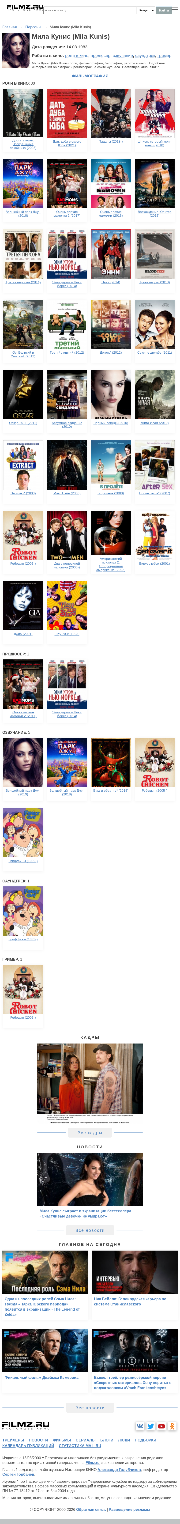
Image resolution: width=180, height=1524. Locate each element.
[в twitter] (150, 1426)
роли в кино (76, 55)
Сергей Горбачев (18, 1474)
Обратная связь (91, 1510)
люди (124, 1440)
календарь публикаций (28, 1446)
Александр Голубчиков (119, 1470)
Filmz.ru (93, 1463)
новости (38, 1440)
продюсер (100, 55)
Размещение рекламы (129, 1510)
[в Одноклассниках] (172, 1426)
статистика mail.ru (80, 1446)
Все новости (90, 1230)
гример (164, 55)
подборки (145, 1440)
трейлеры (13, 1440)
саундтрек (145, 55)
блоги (106, 1440)
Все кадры (90, 1133)
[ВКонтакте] (140, 1426)
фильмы (62, 1440)
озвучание (123, 55)
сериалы (86, 1440)
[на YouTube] (161, 1426)
